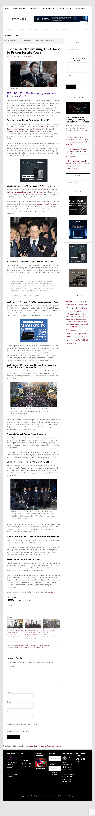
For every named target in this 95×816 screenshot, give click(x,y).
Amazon (78, 302)
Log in (23, 757)
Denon (77, 314)
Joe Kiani (83, 324)
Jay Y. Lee (21, 647)
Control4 (72, 311)
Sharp (68, 337)
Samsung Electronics (41, 647)
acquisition (70, 302)
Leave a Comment (27, 56)
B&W (76, 304)
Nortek (80, 327)
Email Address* (71, 76)
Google (78, 319)
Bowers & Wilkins (83, 304)
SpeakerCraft (69, 343)
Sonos (69, 340)
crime (16, 647)
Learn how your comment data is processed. (45, 746)
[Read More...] (83, 130)
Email (9, 702)
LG (87, 324)
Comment (11, 667)
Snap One (85, 337)
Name (9, 692)
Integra (78, 324)
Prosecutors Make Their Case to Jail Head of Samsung (50, 630)
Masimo (73, 327)
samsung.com (50, 592)
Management (32, 645)
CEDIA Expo (81, 308)
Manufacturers (42, 645)
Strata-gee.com (19, 19)
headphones (83, 319)
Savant (83, 334)
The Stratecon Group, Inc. (50, 796)
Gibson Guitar (70, 319)
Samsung (32, 647)
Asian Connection (19, 645)
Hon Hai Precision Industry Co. (80, 321)
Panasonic (76, 330)
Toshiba (74, 343)
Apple (84, 301)
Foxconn (76, 316)
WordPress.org (26, 766)
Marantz (68, 327)
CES (67, 311)
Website (9, 712)
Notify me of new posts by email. (18, 731)
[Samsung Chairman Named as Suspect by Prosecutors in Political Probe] (15, 623)
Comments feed (26, 763)
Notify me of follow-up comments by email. (22, 724)
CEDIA (70, 308)
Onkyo (69, 330)
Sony (75, 340)
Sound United (84, 340)
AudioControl (70, 305)
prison (27, 647)
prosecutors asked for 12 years (45, 204)
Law (27, 645)
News (49, 645)
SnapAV (79, 337)
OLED (85, 327)
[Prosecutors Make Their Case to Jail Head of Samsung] (51, 623)
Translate (55, 775)
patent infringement (84, 330)
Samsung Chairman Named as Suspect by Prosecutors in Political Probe (15, 630)
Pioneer (68, 334)
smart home (74, 337)
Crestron (71, 314)
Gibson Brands (83, 316)
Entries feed (25, 760)
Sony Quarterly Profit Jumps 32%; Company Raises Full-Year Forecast (77, 119)
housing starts (71, 324)
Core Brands (79, 311)
